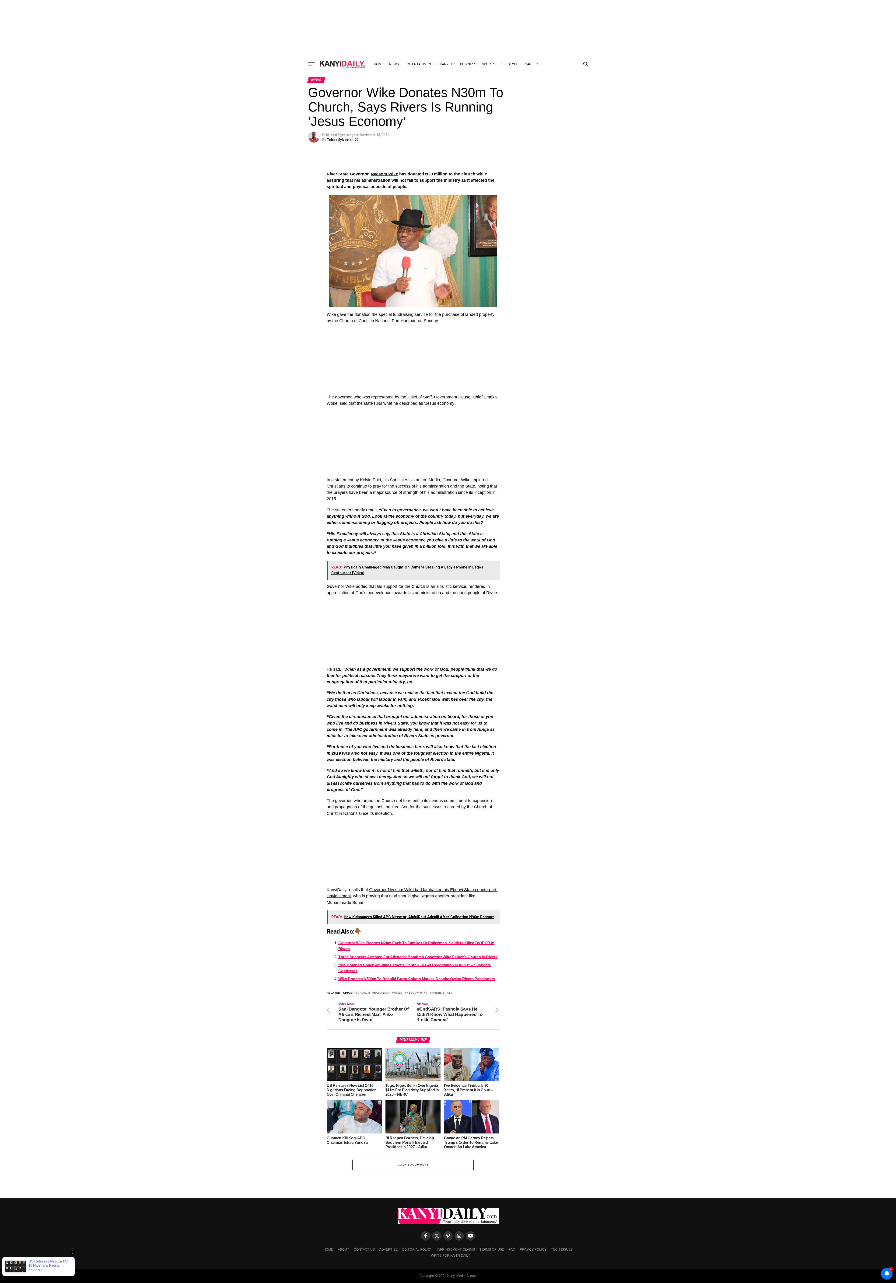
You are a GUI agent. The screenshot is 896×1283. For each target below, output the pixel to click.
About (343, 1249)
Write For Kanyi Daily (450, 1255)
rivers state (441, 992)
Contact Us (364, 1249)
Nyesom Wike (384, 174)
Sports (488, 64)
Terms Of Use (492, 1249)
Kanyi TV (447, 64)
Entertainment (419, 64)
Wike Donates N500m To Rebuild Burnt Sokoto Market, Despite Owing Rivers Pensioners (416, 979)
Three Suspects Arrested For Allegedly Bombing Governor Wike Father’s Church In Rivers (417, 957)
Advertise (388, 1249)
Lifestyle (509, 64)
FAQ (512, 1249)
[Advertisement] (448, 29)
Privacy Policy (533, 1249)
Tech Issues (562, 1249)
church (363, 992)
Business (468, 64)
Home (379, 64)
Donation (381, 992)
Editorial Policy (417, 1249)
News (394, 64)
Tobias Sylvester (340, 140)
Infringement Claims (456, 1249)
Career (531, 64)
